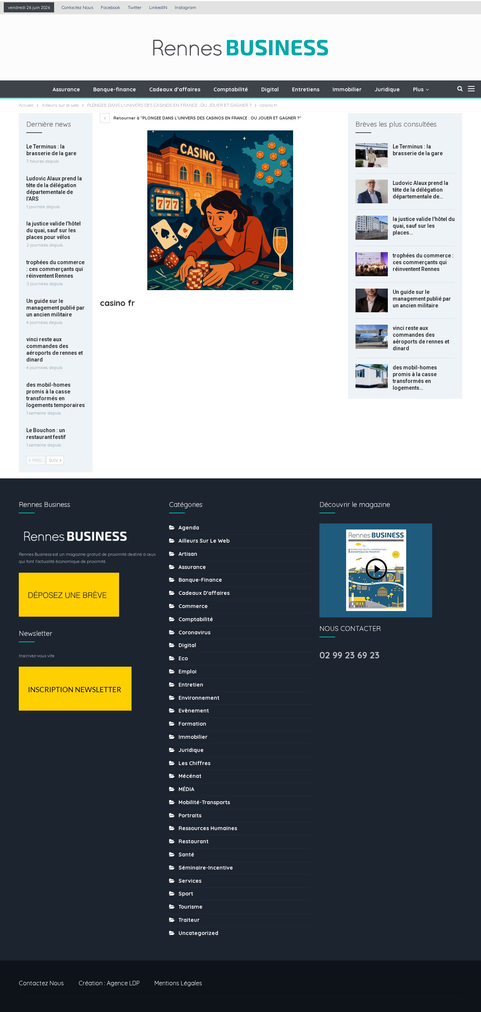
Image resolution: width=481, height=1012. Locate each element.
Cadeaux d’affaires (174, 89)
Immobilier (347, 89)
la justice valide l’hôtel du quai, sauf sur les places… (424, 226)
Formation (192, 723)
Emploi (187, 671)
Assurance (66, 89)
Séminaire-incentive (205, 867)
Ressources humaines (207, 828)
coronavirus (194, 632)
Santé (186, 854)
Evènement (193, 710)
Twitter (135, 7)
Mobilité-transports (204, 802)
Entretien (190, 684)
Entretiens (305, 89)
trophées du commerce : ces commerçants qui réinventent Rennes (423, 262)
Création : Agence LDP (109, 983)
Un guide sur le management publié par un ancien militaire (422, 299)
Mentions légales (178, 983)
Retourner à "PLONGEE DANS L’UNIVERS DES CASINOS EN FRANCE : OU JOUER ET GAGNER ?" (206, 118)
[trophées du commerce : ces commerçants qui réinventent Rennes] (371, 264)
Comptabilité (230, 89)
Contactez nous (77, 7)
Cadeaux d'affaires (204, 593)
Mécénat (189, 776)
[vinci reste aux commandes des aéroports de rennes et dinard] (371, 337)
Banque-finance (114, 89)
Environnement (198, 697)
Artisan (187, 554)
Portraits (189, 815)
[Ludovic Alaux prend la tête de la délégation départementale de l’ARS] (371, 192)
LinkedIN (158, 7)
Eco (183, 658)
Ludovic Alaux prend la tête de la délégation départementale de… (420, 190)
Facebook (110, 7)
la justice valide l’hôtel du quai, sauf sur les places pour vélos (53, 230)
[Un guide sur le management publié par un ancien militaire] (371, 301)
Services (189, 880)
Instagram (185, 7)
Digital (270, 89)
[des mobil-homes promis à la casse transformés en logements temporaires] (371, 376)
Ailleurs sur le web (204, 540)
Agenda (188, 527)
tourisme (190, 906)
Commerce (193, 606)
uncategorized (198, 933)
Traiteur (189, 920)
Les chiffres (194, 763)
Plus (418, 89)
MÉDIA (186, 789)
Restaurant (193, 841)
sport (185, 893)
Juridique (387, 89)
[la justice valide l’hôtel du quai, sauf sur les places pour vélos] (371, 228)
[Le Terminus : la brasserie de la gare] (371, 155)
